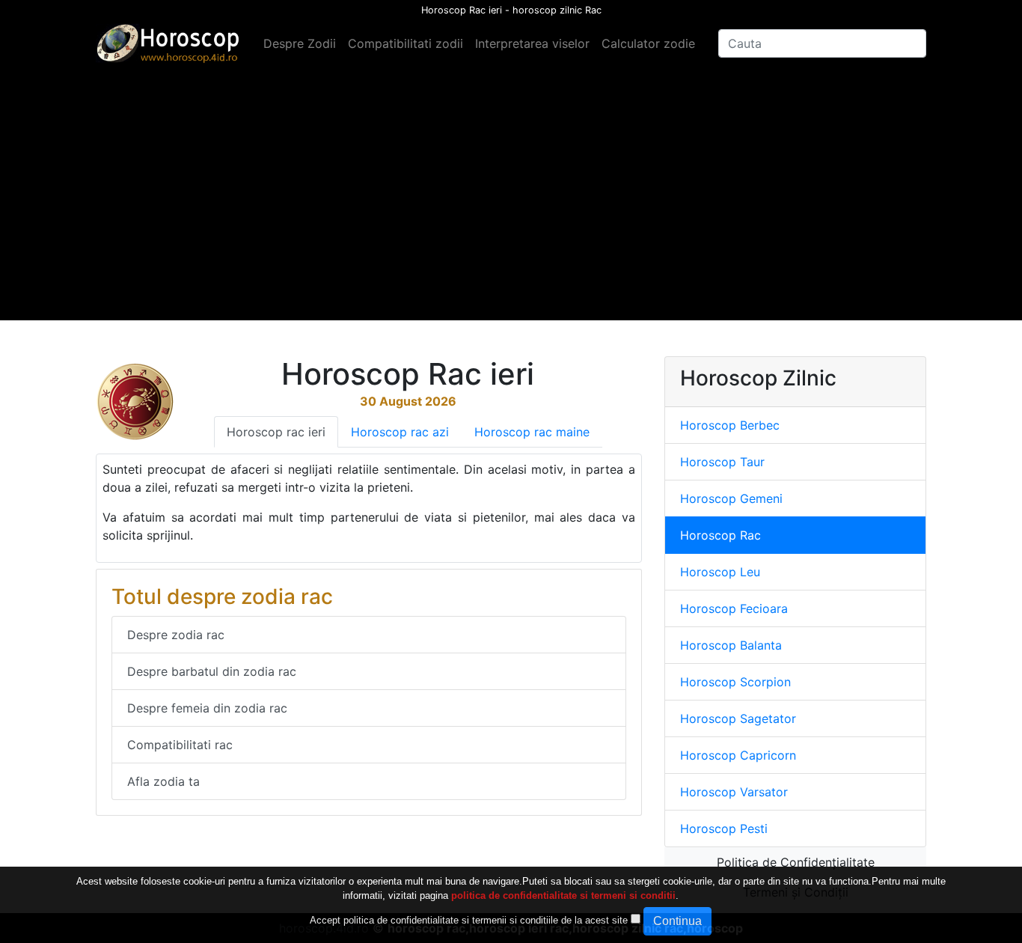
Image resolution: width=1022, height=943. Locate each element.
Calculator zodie (648, 43)
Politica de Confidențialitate (796, 862)
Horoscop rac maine (532, 431)
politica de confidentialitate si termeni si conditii (563, 896)
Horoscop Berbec (730, 425)
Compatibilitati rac (180, 744)
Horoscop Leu (720, 571)
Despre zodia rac (175, 634)
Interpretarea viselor (532, 43)
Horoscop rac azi (400, 431)
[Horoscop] (170, 43)
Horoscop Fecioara (734, 608)
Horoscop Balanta (731, 645)
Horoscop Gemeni (731, 498)
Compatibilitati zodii (405, 43)
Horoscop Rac (720, 535)
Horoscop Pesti (724, 828)
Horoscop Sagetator (738, 718)
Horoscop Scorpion (735, 681)
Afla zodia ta (163, 781)
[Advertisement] (511, 215)
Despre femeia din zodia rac (207, 708)
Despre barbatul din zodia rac (211, 671)
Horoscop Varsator (734, 791)
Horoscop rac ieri (276, 431)
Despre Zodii (299, 43)
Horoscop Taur (722, 461)
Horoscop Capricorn (738, 755)
